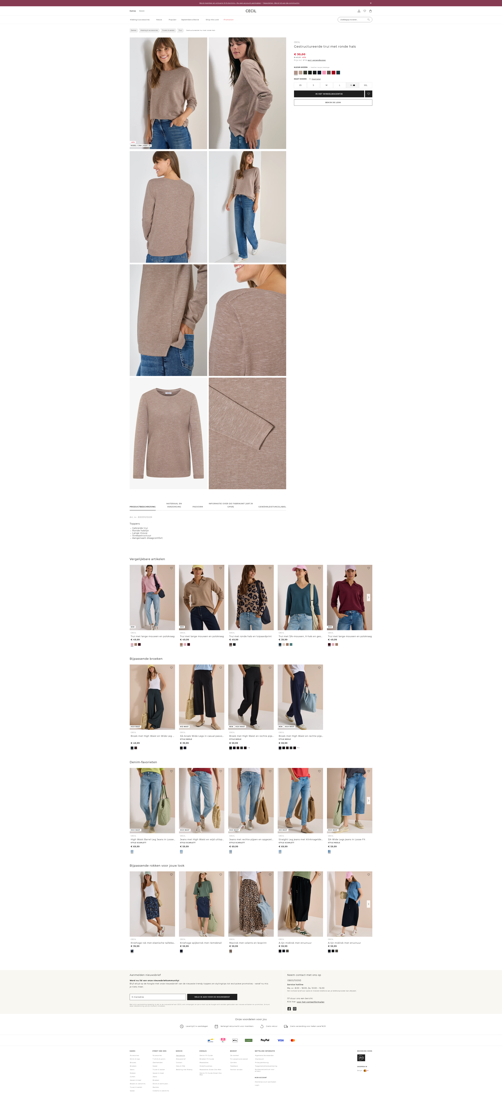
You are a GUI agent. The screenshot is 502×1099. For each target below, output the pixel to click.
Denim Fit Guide (206, 1055)
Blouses (133, 1063)
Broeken (133, 1066)
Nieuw (159, 20)
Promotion (229, 20)
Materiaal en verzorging (174, 505)
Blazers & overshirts (138, 1084)
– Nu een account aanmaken (230, 3)
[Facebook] (289, 1008)
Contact (179, 1063)
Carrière (233, 1063)
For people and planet (239, 1059)
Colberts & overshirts (161, 1091)
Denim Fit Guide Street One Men (211, 1074)
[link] (251, 11)
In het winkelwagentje (329, 94)
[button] (151, 20)
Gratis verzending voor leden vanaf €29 (308, 1026)
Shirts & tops (135, 1059)
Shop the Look (212, 20)
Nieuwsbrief (181, 1059)
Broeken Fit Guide (207, 1059)
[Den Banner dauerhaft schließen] (370, 3)
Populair (172, 20)
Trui (180, 30)
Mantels (156, 1087)
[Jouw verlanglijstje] (365, 11)
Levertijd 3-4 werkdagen (197, 1026)
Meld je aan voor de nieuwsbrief (212, 997)
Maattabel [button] (316, 79)
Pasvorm (198, 507)
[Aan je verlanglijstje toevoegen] (368, 93)
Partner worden (236, 1070)
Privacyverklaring (262, 1063)
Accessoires (134, 1055)
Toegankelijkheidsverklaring (266, 1066)
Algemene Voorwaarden (264, 1055)
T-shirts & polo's (159, 1059)
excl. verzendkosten (317, 60)
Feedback (234, 1066)
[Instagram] (295, 1008)
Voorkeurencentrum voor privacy (264, 1070)
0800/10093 (294, 980)
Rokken (133, 1073)
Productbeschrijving (143, 507)
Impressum (259, 1059)
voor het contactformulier (310, 1002)
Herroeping (180, 1055)
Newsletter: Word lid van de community (281, 3)
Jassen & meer (135, 1080)
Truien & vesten (168, 30)
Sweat (132, 1091)
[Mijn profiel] (359, 11)
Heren (142, 11)
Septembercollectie (190, 20)
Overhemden (158, 1063)
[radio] (296, 72)
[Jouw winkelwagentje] (370, 11)
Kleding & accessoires (140, 20)
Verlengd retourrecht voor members (237, 1026)
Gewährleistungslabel (272, 507)
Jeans (132, 1070)
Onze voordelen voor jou (251, 1019)
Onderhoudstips (206, 1066)
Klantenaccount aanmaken (265, 1082)
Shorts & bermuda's (160, 1084)
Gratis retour (272, 1026)
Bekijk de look (333, 102)
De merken (234, 1055)
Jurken (132, 1077)
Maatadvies (204, 1063)
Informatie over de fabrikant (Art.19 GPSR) (231, 505)
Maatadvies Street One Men (210, 1070)
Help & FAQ (180, 1066)
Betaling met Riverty (184, 1070)
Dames (133, 11)
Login (257, 1085)
